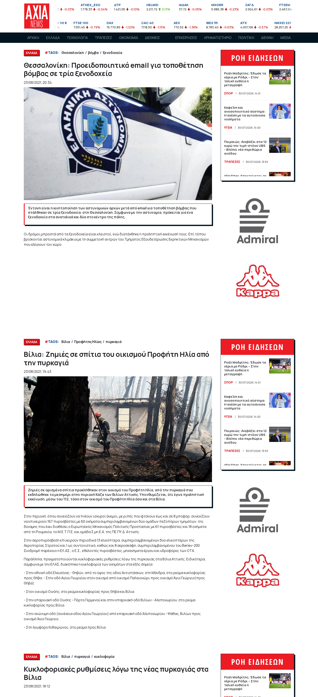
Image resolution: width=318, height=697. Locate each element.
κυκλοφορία (104, 656)
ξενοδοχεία (112, 52)
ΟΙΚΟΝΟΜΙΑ (128, 37)
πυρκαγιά (113, 341)
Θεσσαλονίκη (72, 52)
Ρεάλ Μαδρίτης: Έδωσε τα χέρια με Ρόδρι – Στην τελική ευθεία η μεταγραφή (245, 79)
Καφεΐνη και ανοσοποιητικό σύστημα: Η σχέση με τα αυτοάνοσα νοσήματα (244, 113)
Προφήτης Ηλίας (87, 341)
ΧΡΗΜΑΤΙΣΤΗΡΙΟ (217, 37)
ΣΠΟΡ (228, 93)
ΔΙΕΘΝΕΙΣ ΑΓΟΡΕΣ (152, 41)
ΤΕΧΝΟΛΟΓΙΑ (77, 37)
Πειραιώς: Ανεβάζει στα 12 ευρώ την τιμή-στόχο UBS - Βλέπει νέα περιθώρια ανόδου (245, 147)
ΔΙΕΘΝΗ (267, 37)
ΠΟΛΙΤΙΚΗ (246, 37)
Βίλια (65, 341)
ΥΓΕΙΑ (228, 127)
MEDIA (285, 37)
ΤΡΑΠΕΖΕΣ (103, 37)
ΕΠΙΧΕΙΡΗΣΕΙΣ (186, 37)
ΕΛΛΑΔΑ (53, 37)
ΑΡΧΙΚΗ (33, 37)
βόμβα (93, 52)
